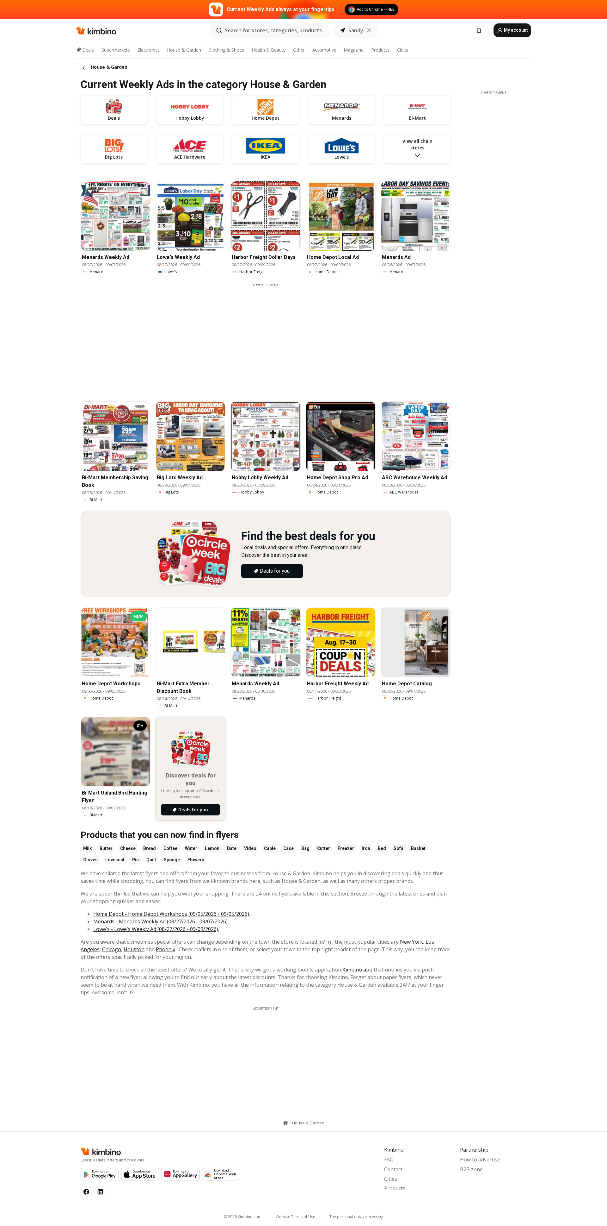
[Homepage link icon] (285, 1123)
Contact (393, 1169)
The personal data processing (356, 1216)
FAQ (389, 1159)
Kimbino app (357, 969)
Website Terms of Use (295, 1216)
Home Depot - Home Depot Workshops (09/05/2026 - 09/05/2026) (171, 913)
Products (380, 50)
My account (515, 30)
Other (299, 50)
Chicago (111, 949)
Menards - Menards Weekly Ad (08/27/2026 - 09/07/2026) (160, 921)
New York (411, 941)
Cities (402, 50)
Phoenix (165, 949)
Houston (134, 949)
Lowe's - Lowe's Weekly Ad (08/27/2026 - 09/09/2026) (155, 929)
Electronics (149, 50)
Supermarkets (115, 50)
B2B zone (471, 1169)
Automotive (324, 50)
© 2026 (242, 1216)
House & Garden (184, 50)
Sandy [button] (355, 30)
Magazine (354, 50)
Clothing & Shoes (226, 50)
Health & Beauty (268, 50)
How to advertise (480, 1159)
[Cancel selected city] (369, 30)
